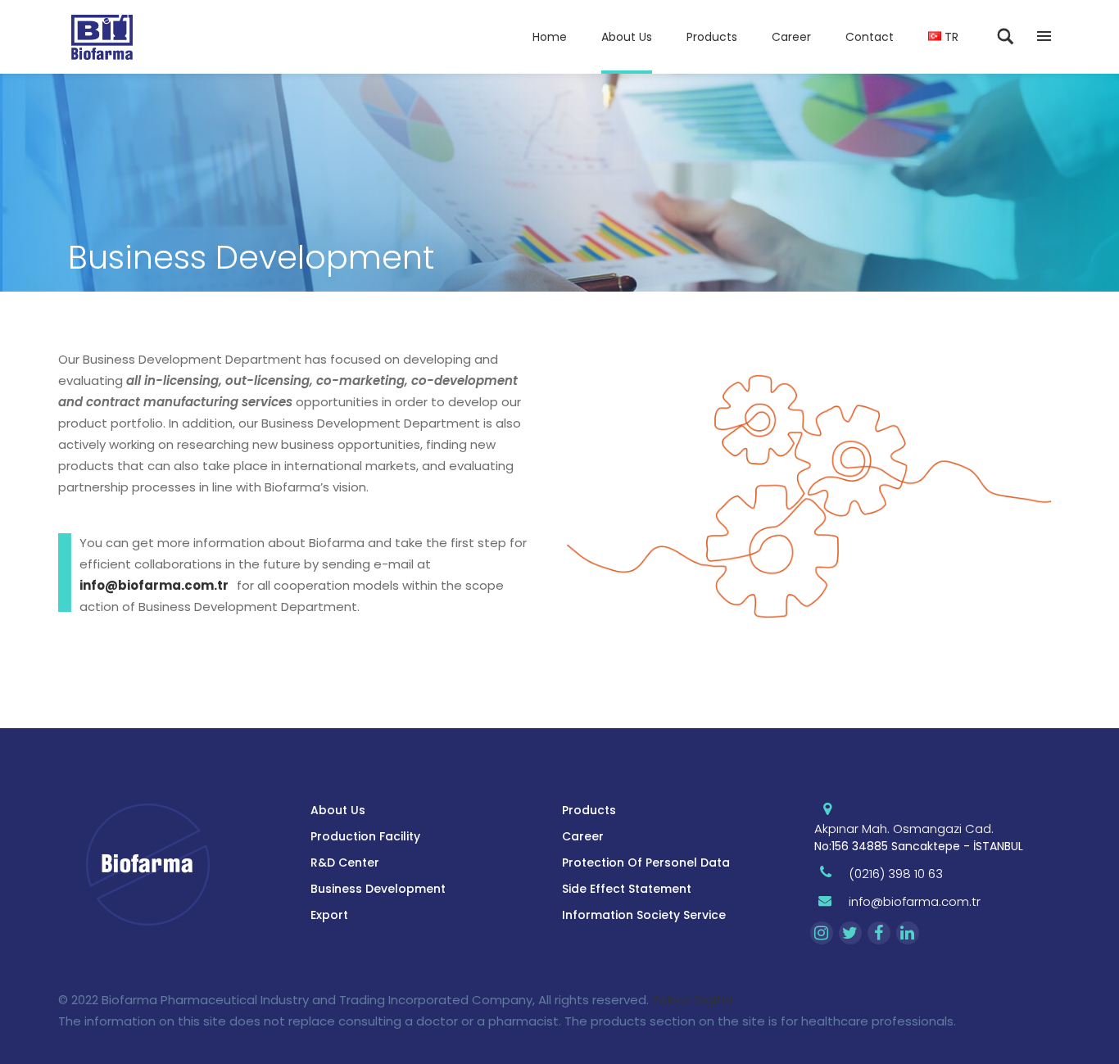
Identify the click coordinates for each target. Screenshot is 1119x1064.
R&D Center (344, 862)
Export (329, 915)
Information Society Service (644, 915)
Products (589, 810)
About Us (337, 810)
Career (583, 836)
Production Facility (365, 836)
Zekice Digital (692, 999)
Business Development (378, 889)
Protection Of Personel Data (646, 862)
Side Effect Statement (626, 889)
